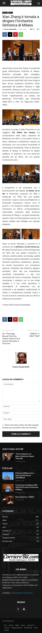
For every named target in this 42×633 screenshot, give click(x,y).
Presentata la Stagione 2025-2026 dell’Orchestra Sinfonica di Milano (26, 487)
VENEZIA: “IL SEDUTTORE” (35, 335)
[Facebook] (4, 34)
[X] (10, 34)
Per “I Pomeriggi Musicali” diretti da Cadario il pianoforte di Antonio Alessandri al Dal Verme (11, 339)
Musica (11, 9)
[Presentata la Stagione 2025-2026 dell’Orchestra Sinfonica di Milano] (8, 488)
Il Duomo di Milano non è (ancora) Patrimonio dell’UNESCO (24, 475)
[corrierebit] (21, 3)
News (10, 12)
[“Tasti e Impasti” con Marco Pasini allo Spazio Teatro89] (8, 457)
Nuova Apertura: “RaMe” (24, 497)
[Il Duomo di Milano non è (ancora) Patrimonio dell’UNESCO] (8, 476)
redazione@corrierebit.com (22, 593)
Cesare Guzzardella (10, 29)
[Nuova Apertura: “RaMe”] (8, 500)
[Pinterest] (15, 34)
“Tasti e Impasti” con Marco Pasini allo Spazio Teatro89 (24, 456)
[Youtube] (24, 609)
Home (4, 9)
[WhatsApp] (20, 34)
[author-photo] (21, 364)
